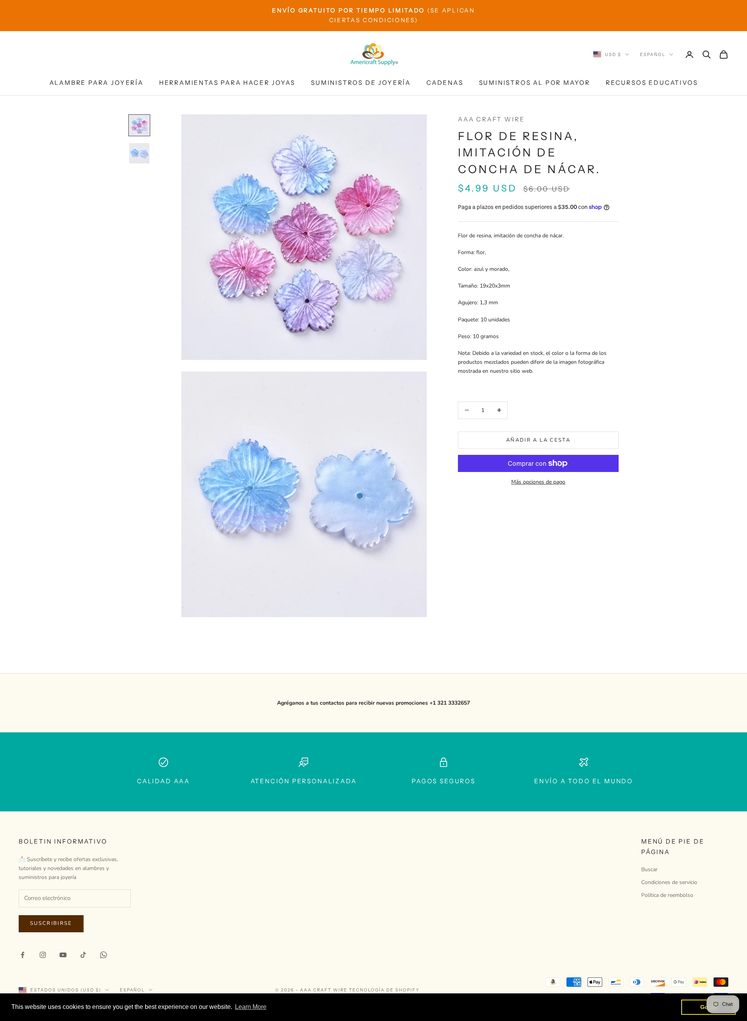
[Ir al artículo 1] (139, 125)
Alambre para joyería (96, 82)
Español (652, 54)
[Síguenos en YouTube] (63, 955)
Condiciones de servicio (669, 882)
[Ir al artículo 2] (139, 153)
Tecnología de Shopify (384, 990)
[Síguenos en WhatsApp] (103, 955)
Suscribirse (51, 923)
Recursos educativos (652, 82)
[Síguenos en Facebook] (22, 955)
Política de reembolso (667, 895)
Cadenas (444, 82)
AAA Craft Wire (491, 119)
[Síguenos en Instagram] (43, 955)
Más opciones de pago (538, 482)
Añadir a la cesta (538, 439)
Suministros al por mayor (534, 82)
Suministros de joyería (361, 82)
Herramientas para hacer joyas (227, 82)
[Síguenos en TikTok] (83, 955)
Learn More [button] (251, 1006)
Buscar (649, 869)
